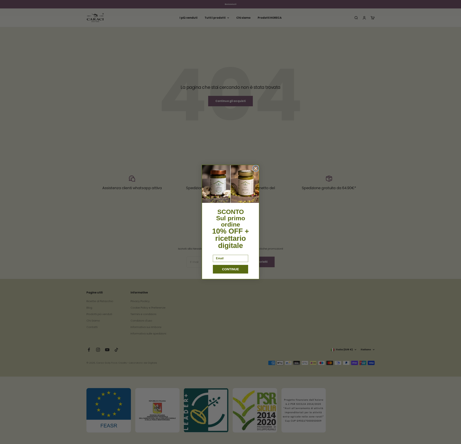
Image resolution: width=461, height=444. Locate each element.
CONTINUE (230, 269)
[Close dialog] (256, 168)
